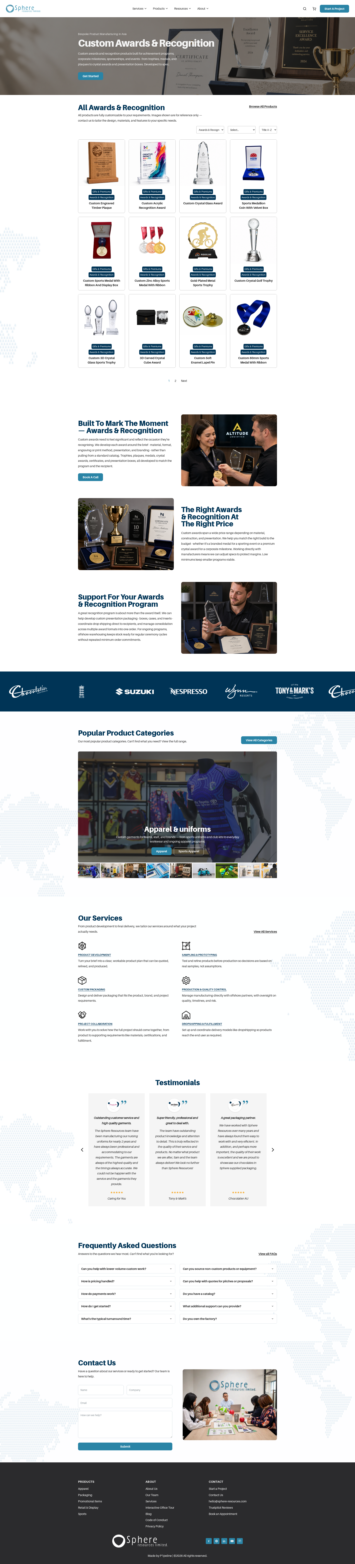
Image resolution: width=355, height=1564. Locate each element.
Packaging (85, 1495)
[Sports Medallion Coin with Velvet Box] (253, 163)
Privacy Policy (155, 1526)
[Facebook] (209, 1541)
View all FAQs (267, 1254)
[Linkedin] (224, 1541)
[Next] (273, 1150)
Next (184, 381)
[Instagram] (240, 1541)
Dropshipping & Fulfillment (202, 1023)
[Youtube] (232, 1541)
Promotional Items (90, 1501)
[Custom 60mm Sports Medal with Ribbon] (253, 317)
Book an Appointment (223, 1514)
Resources (181, 8)
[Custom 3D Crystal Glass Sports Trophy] (101, 317)
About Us (151, 1489)
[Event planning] (272, 870)
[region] (177, 815)
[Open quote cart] (314, 9)
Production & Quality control (204, 989)
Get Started (91, 76)
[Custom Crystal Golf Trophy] (253, 240)
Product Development (94, 954)
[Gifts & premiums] (181, 870)
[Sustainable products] (250, 870)
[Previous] (82, 1150)
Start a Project (334, 9)
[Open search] (305, 9)
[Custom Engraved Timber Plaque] (101, 163)
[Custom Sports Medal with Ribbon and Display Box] (101, 240)
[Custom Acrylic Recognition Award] (152, 163)
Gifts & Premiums (101, 191)
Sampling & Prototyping (199, 954)
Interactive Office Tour (160, 1507)
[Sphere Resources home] (23, 9)
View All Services (265, 931)
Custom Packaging (91, 989)
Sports (82, 1514)
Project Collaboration (95, 1023)
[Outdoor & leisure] (227, 870)
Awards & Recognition (101, 197)
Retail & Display (88, 1507)
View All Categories (259, 740)
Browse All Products (263, 106)
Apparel (161, 851)
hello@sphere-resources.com (228, 1501)
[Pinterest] (216, 1541)
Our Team (152, 1495)
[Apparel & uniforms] (89, 870)
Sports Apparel (188, 851)
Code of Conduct (157, 1520)
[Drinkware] (112, 870)
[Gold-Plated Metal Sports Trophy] (203, 240)
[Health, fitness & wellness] (204, 870)
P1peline (166, 1556)
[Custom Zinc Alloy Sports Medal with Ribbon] (152, 240)
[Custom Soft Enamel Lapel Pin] (203, 317)
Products (159, 8)
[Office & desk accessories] (158, 870)
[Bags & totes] (135, 870)
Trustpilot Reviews (221, 1507)
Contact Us (216, 1495)
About (201, 8)
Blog (149, 1514)
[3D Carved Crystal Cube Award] (152, 317)
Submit (125, 1446)
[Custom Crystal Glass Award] (203, 163)
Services (137, 8)
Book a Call (90, 477)
